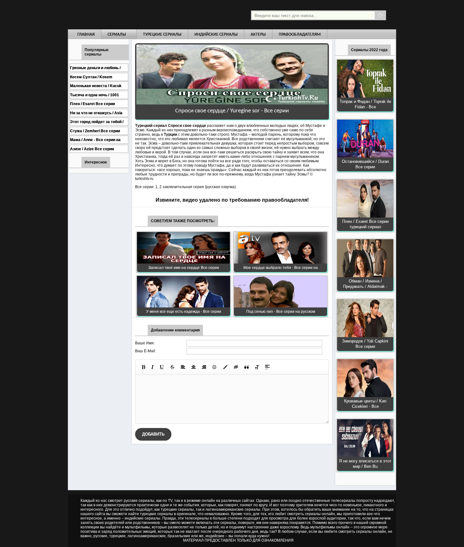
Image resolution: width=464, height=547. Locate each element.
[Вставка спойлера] (267, 367)
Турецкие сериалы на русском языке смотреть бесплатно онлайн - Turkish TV (126, 14)
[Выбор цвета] (225, 367)
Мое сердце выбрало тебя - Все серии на (280, 267)
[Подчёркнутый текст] (162, 367)
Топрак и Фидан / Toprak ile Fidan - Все (365, 104)
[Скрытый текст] (236, 367)
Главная (86, 34)
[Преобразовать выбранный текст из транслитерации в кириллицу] (257, 367)
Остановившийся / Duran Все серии (365, 164)
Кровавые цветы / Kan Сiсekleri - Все (365, 404)
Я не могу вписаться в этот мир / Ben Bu (365, 464)
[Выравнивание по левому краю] (183, 367)
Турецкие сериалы (162, 34)
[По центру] (193, 367)
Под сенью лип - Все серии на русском (280, 311)
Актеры (258, 34)
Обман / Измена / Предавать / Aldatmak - (365, 284)
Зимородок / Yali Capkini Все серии (365, 344)
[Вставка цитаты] (246, 367)
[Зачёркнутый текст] (172, 367)
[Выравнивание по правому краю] (204, 367)
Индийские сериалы (216, 34)
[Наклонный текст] (152, 367)
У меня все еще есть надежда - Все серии (183, 311)
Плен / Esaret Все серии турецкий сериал (365, 224)
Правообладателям (300, 34)
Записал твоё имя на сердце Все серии (183, 267)
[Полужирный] (143, 367)
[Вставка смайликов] (214, 367)
